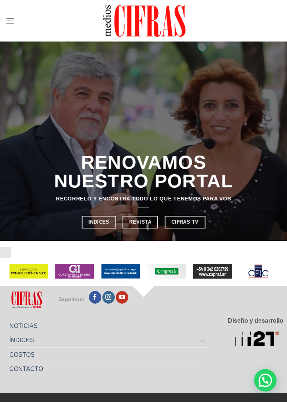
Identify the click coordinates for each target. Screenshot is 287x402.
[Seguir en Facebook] (95, 297)
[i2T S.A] (259, 339)
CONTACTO (26, 369)
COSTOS (22, 355)
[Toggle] (203, 340)
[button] (265, 380)
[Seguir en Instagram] (108, 297)
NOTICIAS (23, 326)
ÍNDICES (21, 340)
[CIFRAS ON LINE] (145, 20)
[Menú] (10, 21)
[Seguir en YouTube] (122, 297)
